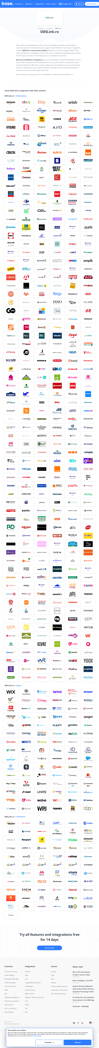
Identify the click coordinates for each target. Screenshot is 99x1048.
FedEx (27, 1005)
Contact (53, 972)
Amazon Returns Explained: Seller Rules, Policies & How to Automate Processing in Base (83, 989)
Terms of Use (8, 1021)
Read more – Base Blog (80, 1006)
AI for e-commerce (11, 1008)
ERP (6, 994)
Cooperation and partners (59, 990)
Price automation (10, 986)
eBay (26, 975)
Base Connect (9, 1005)
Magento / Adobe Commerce (34, 997)
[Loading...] (74, 1023)
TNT (26, 1008)
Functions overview (11, 972)
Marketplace (21, 96)
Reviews (53, 983)
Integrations (39, 4)
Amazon (27, 972)
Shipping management (12, 997)
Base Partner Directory (58, 994)
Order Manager (9, 975)
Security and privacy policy (12, 1024)
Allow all (77, 1042)
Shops (18, 685)
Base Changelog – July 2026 (83, 980)
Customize (48, 1042)
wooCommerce (30, 990)
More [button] (54, 4)
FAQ (52, 979)
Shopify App (29, 986)
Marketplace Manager (11, 979)
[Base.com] (7, 4)
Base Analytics (9, 1012)
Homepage (41, 28)
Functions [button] (18, 4)
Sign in (80, 4)
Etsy (26, 979)
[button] (66, 4)
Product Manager (10, 983)
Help (52, 975)
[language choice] (92, 1023)
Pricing (48, 4)
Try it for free (49, 948)
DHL (26, 1012)
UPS (26, 1001)
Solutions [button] (28, 4)
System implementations (59, 986)
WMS (6, 990)
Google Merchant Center (33, 983)
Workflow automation (12, 1001)
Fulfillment (20, 817)
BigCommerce (29, 994)
